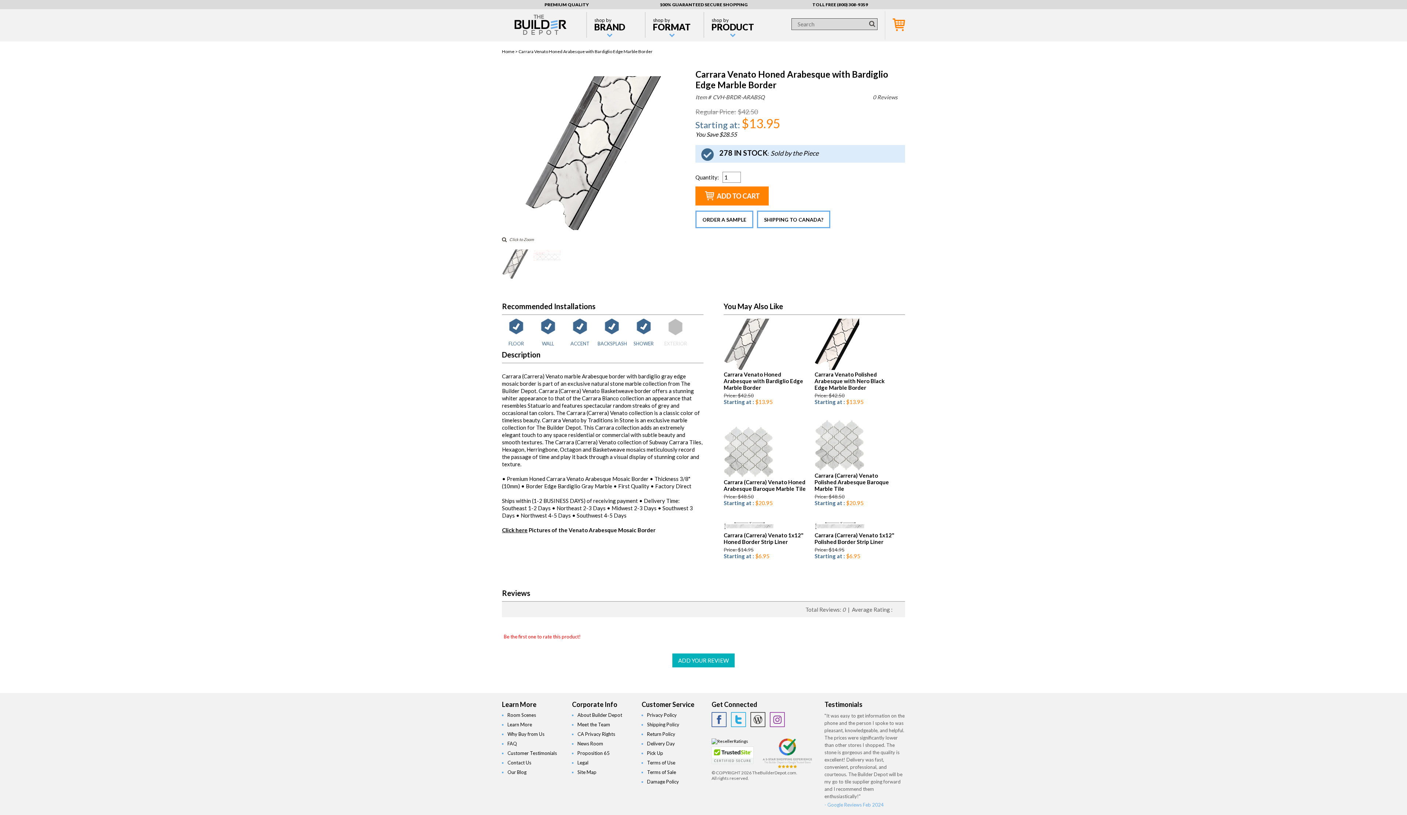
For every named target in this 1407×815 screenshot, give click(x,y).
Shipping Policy (663, 724)
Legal (582, 763)
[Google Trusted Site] (787, 767)
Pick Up (655, 753)
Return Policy (661, 734)
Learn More (519, 724)
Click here (515, 530)
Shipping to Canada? (793, 219)
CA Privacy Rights (596, 734)
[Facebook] (719, 719)
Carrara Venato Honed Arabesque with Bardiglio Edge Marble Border (763, 381)
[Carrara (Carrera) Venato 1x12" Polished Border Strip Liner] (840, 529)
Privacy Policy (662, 715)
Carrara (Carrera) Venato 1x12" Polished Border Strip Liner (854, 538)
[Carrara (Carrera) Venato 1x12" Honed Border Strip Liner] (749, 529)
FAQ (512, 744)
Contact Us (519, 763)
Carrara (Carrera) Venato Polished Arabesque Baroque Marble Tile (852, 482)
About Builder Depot (599, 715)
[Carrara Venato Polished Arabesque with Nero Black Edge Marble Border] (837, 368)
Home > (510, 51)
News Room (590, 744)
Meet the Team (593, 724)
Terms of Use (661, 763)
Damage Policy (663, 782)
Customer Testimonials (532, 753)
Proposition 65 (593, 753)
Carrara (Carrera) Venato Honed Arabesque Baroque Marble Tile (765, 485)
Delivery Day (661, 744)
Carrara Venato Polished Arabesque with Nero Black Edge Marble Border (850, 381)
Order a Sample (724, 219)
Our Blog (517, 772)
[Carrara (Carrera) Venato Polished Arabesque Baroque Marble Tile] (839, 469)
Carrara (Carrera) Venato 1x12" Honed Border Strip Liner (764, 538)
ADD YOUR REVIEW (703, 660)
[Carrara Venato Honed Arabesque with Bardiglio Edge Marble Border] (593, 228)
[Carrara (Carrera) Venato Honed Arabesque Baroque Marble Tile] (748, 476)
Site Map (587, 772)
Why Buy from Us (525, 734)
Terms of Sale (661, 772)
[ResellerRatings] (730, 741)
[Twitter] (738, 719)
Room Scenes (521, 715)
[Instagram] (777, 719)
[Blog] (757, 719)
